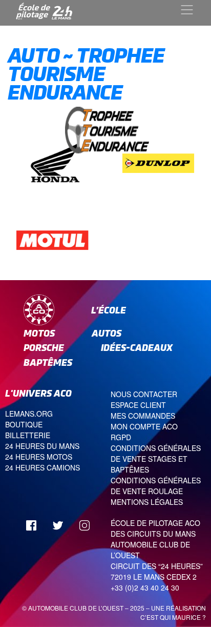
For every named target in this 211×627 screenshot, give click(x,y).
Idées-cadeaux (137, 348)
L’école (108, 310)
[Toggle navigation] (187, 9)
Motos (39, 333)
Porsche (44, 348)
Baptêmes (48, 362)
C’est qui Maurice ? (173, 617)
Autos (106, 333)
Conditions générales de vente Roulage (156, 485)
